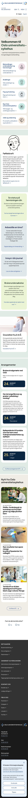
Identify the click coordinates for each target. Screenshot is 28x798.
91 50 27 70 (4, 736)
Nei (19, 625)
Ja (11, 625)
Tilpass (14, 792)
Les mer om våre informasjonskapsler (13, 771)
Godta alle (14, 783)
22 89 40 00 (4, 742)
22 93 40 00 (4, 748)
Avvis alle (14, 787)
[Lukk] (24, 762)
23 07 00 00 (4, 755)
